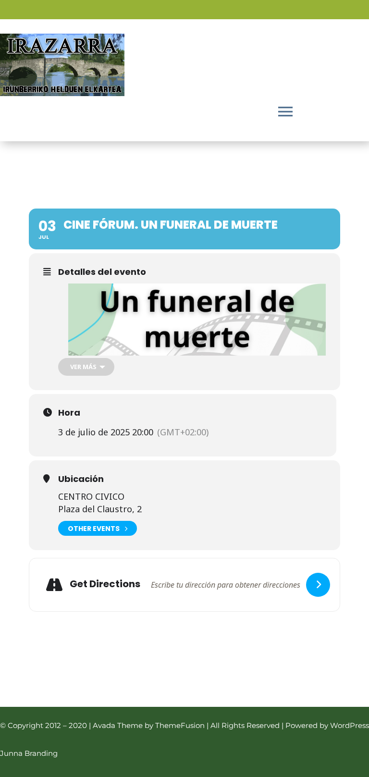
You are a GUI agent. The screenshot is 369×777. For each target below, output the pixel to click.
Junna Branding (29, 753)
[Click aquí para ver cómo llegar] (318, 585)
